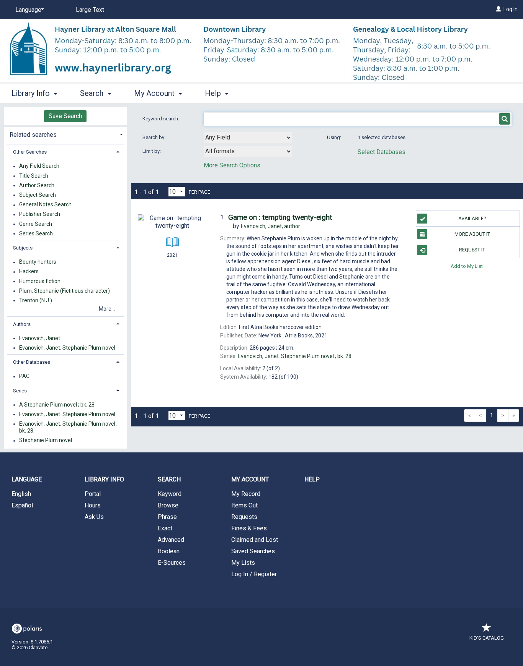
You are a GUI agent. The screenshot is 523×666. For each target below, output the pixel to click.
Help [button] (214, 93)
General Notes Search (45, 205)
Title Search (33, 176)
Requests (244, 516)
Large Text (90, 9)
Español (22, 505)
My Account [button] (155, 93)
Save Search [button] (65, 116)
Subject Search (37, 195)
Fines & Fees (249, 528)
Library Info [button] (31, 93)
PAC (24, 376)
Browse (168, 505)
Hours (93, 505)
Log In (510, 9)
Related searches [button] (33, 134)
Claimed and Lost (254, 539)
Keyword (169, 493)
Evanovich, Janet (39, 338)
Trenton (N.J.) (35, 300)
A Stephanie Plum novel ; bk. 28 (57, 405)
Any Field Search (39, 166)
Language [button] (26, 479)
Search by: (154, 137)
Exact (165, 528)
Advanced (171, 539)
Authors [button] (22, 324)
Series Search (36, 233)
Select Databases (381, 152)
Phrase (167, 516)
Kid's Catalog (486, 638)
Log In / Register (254, 574)
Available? (472, 218)
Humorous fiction (39, 281)
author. (271, 226)
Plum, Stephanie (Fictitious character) (64, 291)
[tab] (65, 134)
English (21, 493)
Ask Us (94, 516)
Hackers (29, 272)
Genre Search (35, 224)
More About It (472, 234)
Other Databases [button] (31, 362)
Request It (472, 250)
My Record (245, 493)
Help (312, 479)
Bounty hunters (37, 262)
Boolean (169, 551)
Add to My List (467, 266)
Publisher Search (39, 214)
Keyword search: (161, 119)
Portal (93, 493)
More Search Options (232, 165)
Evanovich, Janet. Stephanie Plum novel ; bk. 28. (68, 427)
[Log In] (498, 9)
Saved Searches (253, 551)
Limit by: (152, 151)
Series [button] (20, 391)
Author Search (36, 185)
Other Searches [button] (30, 152)
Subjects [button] (23, 248)
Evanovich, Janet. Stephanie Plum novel (67, 348)
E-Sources (172, 562)
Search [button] (92, 93)
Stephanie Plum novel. (46, 441)
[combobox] (248, 137)
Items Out (244, 505)
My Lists (243, 562)
